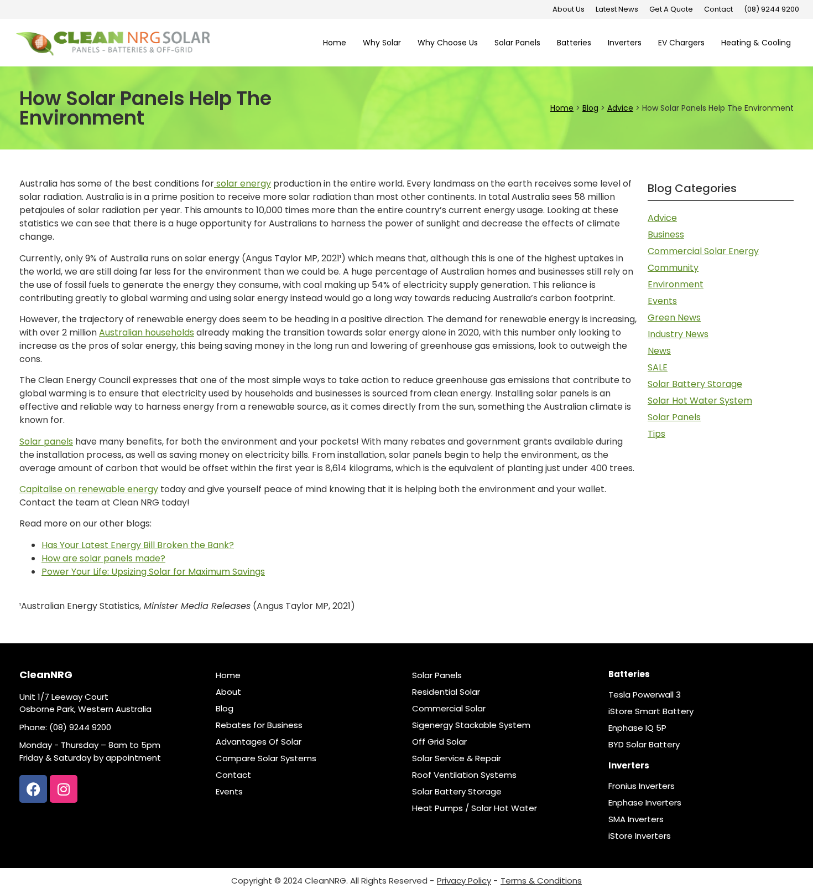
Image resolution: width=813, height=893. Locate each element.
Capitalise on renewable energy (88, 489)
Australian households (146, 332)
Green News (674, 317)
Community (673, 267)
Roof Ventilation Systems (464, 775)
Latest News (617, 9)
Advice (662, 217)
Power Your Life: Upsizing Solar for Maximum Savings (153, 571)
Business (666, 234)
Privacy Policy (464, 880)
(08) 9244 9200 (771, 9)
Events (662, 301)
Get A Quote (671, 9)
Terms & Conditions (541, 880)
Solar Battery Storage (695, 384)
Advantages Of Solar (258, 741)
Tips (656, 433)
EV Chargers (681, 42)
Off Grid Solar (439, 741)
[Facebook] (33, 789)
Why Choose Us (448, 42)
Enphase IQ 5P (637, 728)
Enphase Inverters (644, 802)
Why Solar (382, 42)
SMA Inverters (636, 819)
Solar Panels (517, 42)
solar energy (242, 183)
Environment (675, 284)
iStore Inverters (639, 836)
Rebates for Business (259, 725)
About (228, 692)
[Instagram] (63, 789)
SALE (658, 367)
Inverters (625, 42)
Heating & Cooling (756, 42)
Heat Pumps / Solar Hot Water (474, 808)
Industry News (678, 334)
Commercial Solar (449, 708)
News (659, 350)
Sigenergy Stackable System (471, 725)
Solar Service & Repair (456, 758)
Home (334, 42)
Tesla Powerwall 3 (644, 694)
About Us (569, 9)
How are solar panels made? (103, 558)
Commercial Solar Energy (703, 251)
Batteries (574, 42)
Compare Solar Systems (266, 758)
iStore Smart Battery (651, 711)
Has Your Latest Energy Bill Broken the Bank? (137, 545)
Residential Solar (446, 692)
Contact (718, 9)
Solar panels (46, 441)
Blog (224, 708)
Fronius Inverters (641, 786)
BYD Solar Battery (644, 744)
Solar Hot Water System (700, 400)
